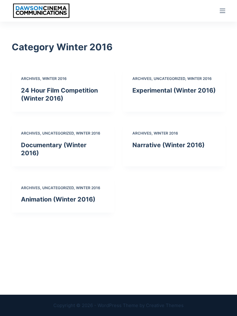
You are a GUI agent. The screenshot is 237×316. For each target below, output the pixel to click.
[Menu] (222, 11)
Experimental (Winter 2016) (174, 90)
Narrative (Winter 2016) (168, 145)
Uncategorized (169, 78)
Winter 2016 (54, 78)
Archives (30, 78)
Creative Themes (165, 305)
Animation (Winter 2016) (58, 199)
